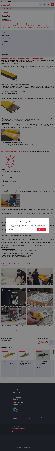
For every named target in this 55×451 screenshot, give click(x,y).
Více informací (20, 226)
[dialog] (27, 225)
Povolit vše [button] (41, 229)
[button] (11, 229)
